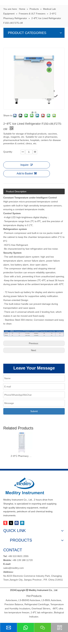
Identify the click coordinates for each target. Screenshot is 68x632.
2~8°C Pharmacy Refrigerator (21, 456)
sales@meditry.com (13, 568)
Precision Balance (13, 604)
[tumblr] (5, 523)
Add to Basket (25, 173)
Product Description (16, 191)
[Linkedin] (22, 523)
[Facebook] (17, 523)
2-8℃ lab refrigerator (41, 612)
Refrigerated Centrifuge (36, 604)
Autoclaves (11, 600)
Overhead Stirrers (41, 608)
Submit (34, 411)
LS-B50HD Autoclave (29, 600)
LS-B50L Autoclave (51, 600)
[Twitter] (11, 523)
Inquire (24, 164)
